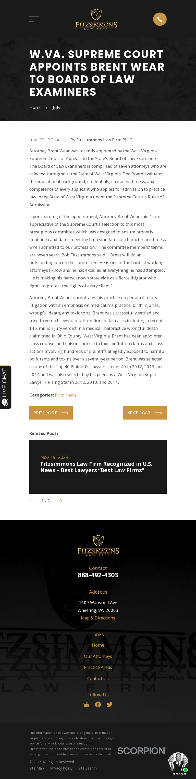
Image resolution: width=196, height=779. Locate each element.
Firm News (65, 395)
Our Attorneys (98, 656)
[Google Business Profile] (86, 704)
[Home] (96, 19)
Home (98, 645)
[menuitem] (36, 768)
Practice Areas (98, 667)
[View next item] (58, 501)
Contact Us (98, 678)
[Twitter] (110, 704)
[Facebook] (98, 704)
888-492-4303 (98, 574)
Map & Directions (98, 618)
